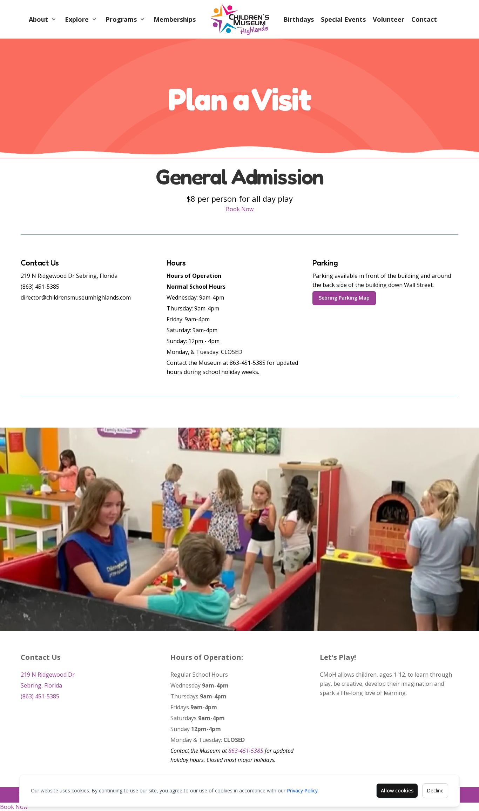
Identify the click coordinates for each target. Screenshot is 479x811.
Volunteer (388, 19)
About (38, 19)
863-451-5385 (245, 751)
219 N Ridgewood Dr (48, 674)
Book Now (240, 209)
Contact (424, 19)
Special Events (343, 19)
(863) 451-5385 (40, 696)
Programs (121, 19)
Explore (77, 19)
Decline (435, 790)
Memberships (175, 19)
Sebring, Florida (41, 685)
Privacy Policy (302, 790)
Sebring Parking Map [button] (344, 297)
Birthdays (298, 19)
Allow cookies (397, 790)
